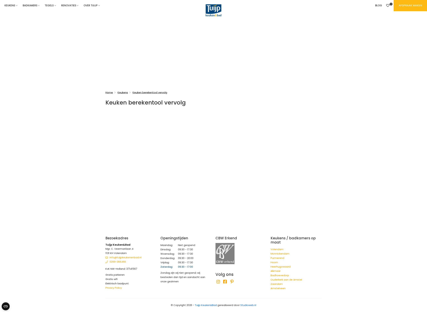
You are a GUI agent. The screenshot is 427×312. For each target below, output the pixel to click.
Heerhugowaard (281, 266)
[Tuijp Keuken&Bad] (213, 10)
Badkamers (30, 5)
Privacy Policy (113, 288)
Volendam (277, 249)
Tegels (49, 5)
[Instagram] (218, 282)
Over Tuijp (91, 5)
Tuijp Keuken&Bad (206, 305)
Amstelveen (278, 288)
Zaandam (277, 284)
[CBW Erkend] (225, 253)
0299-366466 (118, 262)
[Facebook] (225, 282)
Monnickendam (280, 253)
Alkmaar (276, 271)
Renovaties (68, 5)
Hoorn (274, 262)
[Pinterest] (232, 282)
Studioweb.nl (248, 305)
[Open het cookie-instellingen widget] (6, 306)
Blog (378, 5)
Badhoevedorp (280, 275)
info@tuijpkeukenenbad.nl (125, 257)
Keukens (10, 5)
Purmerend (277, 258)
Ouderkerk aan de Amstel (286, 279)
